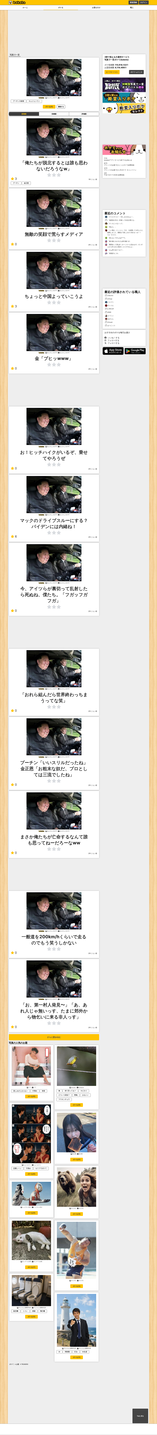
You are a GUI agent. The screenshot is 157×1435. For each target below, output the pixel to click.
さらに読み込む (54, 1037)
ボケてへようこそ (136, 72)
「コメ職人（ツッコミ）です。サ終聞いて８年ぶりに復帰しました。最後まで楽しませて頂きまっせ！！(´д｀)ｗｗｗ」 (125, 232)
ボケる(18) (76, 1214)
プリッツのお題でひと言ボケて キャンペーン (120, 169)
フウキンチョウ (64, 1099)
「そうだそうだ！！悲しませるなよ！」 (120, 217)
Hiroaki (110, 322)
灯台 (76, 1352)
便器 (33, 1311)
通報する (61, 106)
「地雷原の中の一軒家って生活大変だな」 (121, 220)
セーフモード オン (112, 72)
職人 (132, 7)
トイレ (25, 1311)
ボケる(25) (76, 1159)
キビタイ (84, 1091)
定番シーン (17, 1168)
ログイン (143, 2)
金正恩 (26, 183)
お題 (17, 1364)
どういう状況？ (64, 1095)
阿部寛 (67, 1352)
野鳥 (76, 1095)
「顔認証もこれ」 (113, 253)
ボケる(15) (76, 1357)
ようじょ (111, 315)
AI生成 (84, 1352)
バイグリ (111, 302)
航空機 (15, 1311)
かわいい (85, 1095)
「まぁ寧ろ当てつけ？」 (115, 250)
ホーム (25, 7)
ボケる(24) (31, 1213)
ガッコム (111, 305)
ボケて (11, 1364)
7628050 (24, 1364)
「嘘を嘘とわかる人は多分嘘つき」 (119, 241)
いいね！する (112, 337)
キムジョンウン (34, 101)
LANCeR (111, 309)
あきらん (111, 319)
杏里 (43, 1091)
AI (59, 1352)
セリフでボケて (41, 1168)
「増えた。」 (112, 227)
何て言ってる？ (70, 1091)
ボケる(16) (31, 1317)
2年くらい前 (92, 245)
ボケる (60, 7)
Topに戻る (140, 1416)
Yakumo (110, 295)
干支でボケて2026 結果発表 (114, 174)
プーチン (16, 183)
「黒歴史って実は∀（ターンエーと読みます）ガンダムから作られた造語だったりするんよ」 (125, 246)
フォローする (112, 340)
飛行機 (42, 1311)
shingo (110, 299)
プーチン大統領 (18, 101)
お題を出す (96, 7)
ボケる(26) (49, 107)
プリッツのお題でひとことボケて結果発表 (119, 164)
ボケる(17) (31, 1267)
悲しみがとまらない (20, 1091)
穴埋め (34, 1091)
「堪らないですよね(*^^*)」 (116, 238)
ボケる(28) (76, 1105)
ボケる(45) (31, 1096)
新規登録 (133, 2)
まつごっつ (111, 325)
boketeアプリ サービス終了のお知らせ (118, 159)
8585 (109, 312)
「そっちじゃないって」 (115, 223)
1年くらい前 (92, 179)
